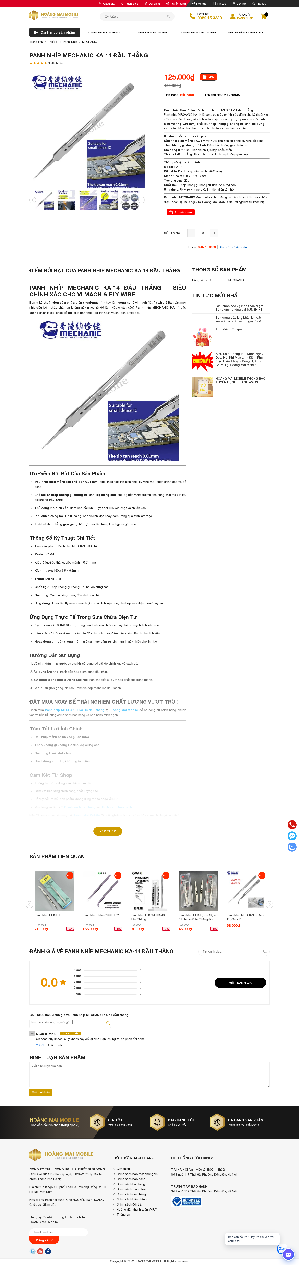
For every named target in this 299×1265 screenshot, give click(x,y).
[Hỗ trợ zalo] (292, 847)
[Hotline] (292, 825)
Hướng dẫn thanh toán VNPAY (137, 1209)
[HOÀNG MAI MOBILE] (53, 15)
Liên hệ (241, 3)
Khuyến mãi (183, 212)
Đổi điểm (154, 3)
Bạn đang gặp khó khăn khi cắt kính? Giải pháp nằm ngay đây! (238, 319)
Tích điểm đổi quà (229, 329)
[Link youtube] (40, 1252)
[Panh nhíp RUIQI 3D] (54, 891)
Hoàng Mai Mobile (215, 202)
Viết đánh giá (240, 982)
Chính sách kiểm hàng (132, 1199)
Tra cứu (261, 3)
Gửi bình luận (41, 1092)
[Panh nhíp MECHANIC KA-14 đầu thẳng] (44, 199)
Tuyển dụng (178, 3)
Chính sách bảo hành (151, 32)
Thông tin (123, 1214)
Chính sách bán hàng (104, 32)
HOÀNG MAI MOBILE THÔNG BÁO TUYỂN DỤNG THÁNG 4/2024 (240, 380)
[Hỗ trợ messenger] (292, 836)
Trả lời (40, 1045)
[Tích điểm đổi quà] (202, 337)
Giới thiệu (123, 1168)
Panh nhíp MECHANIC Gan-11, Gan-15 (245, 917)
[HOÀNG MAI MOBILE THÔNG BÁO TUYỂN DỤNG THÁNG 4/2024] (202, 387)
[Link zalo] (32, 1253)
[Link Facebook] (48, 1252)
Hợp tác (201, 3)
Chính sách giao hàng (131, 1194)
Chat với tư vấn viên (233, 247)
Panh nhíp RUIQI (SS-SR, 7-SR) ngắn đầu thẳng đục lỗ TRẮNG (198, 917)
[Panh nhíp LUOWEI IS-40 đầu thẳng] (150, 891)
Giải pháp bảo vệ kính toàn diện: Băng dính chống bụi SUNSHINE (239, 307)
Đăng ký (42, 1240)
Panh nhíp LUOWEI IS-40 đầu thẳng (148, 917)
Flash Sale (131, 3)
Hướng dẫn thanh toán (245, 32)
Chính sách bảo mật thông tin (137, 1174)
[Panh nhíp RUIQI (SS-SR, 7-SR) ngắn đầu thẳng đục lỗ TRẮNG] (198, 891)
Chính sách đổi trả (129, 1204)
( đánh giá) (55, 63)
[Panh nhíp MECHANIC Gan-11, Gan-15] (246, 891)
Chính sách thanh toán (132, 1189)
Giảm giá (109, 3)
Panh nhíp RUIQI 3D (48, 915)
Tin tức (221, 3)
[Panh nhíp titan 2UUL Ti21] (102, 891)
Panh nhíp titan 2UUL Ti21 (101, 915)
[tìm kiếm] (168, 16)
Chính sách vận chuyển (198, 32)
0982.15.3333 (209, 17)
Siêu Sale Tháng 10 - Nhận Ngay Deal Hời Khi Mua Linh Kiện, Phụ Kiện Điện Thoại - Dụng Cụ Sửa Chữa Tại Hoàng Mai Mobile (239, 359)
